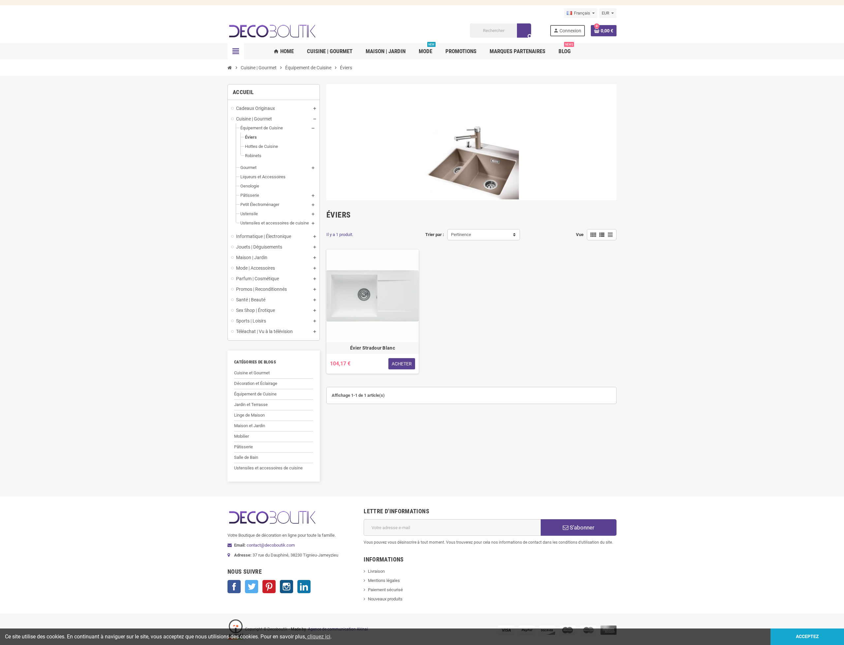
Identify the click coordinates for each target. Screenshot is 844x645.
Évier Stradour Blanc (372, 348)
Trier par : (434, 234)
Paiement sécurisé (385, 589)
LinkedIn (304, 586)
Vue (580, 234)
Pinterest (269, 586)
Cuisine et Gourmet (252, 372)
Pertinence (461, 234)
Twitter (251, 586)
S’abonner (581, 527)
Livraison (376, 571)
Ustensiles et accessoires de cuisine (268, 467)
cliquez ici (318, 636)
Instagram (286, 586)
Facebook (234, 586)
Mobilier (241, 436)
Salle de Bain (246, 457)
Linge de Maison (249, 415)
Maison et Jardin (249, 425)
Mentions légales (384, 580)
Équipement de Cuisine (255, 393)
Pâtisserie (243, 446)
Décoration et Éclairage (255, 383)
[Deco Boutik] (271, 30)
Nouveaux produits (385, 598)
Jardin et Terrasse (251, 404)
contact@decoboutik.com (271, 545)
